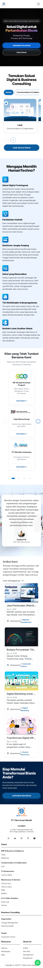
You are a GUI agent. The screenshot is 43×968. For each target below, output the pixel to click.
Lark (2, 866)
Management (28, 955)
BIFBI (3, 890)
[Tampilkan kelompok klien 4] (29, 478)
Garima (4, 905)
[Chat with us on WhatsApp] (38, 963)
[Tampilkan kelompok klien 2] (18, 478)
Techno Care (6, 883)
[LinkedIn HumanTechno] (15, 838)
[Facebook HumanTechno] (28, 838)
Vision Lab (5, 902)
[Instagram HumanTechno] (21, 838)
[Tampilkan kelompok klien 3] (24, 478)
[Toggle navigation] (38, 4)
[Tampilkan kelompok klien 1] (13, 478)
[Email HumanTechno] (34, 838)
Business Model (7, 926)
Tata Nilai (26, 951)
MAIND (4, 893)
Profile (25, 948)
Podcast (4, 948)
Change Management (9, 923)
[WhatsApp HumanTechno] (8, 838)
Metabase (5, 858)
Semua (8, 92)
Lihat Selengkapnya (12, 580)
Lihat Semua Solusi (21, 147)
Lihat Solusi (21, 52)
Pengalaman (28, 958)
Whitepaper (5, 951)
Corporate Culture (8, 937)
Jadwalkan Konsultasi (22, 45)
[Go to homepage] (4, 4)
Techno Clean (6, 887)
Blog (3, 955)
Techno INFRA (6, 875)
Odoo (3, 854)
